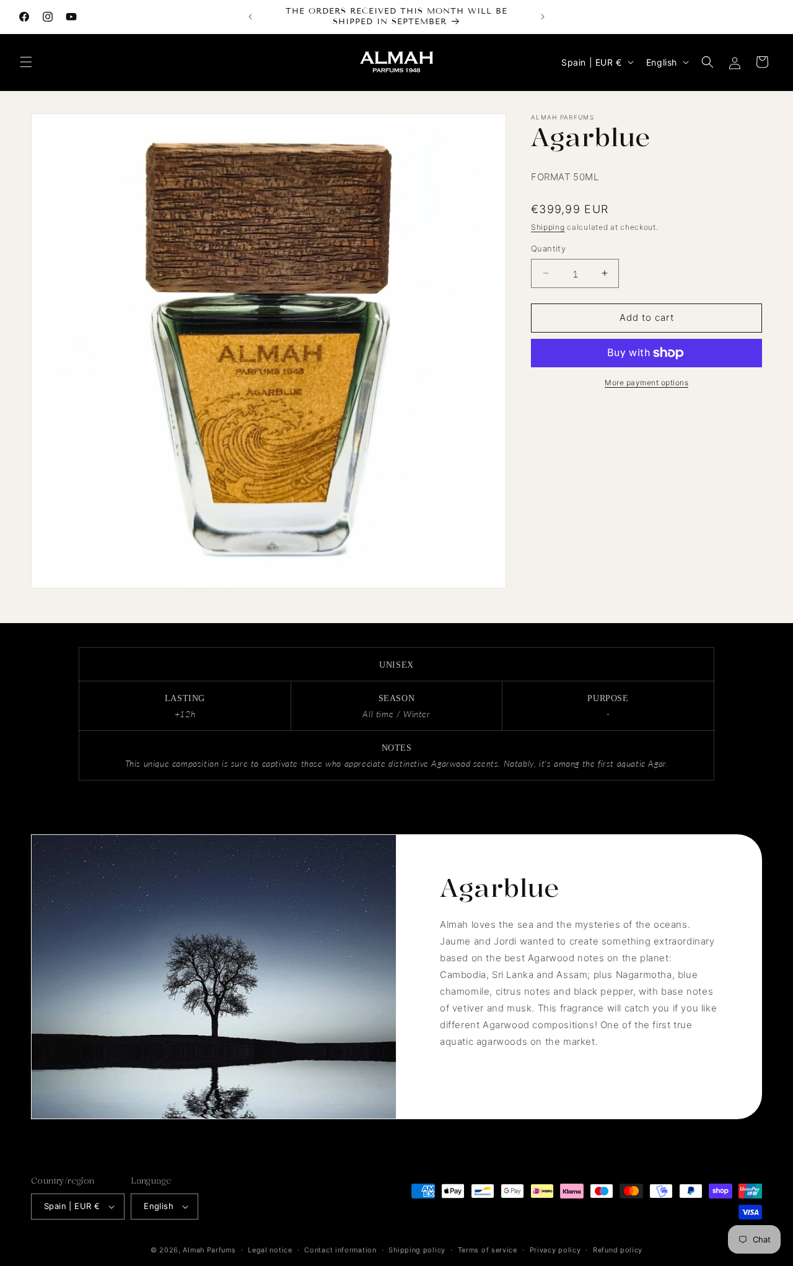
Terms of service (487, 1250)
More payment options (646, 382)
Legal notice (270, 1250)
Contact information (340, 1250)
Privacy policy (555, 1250)
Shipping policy (416, 1250)
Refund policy (617, 1250)
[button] (26, 62)
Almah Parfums (209, 1250)
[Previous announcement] (250, 16)
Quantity (548, 248)
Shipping (548, 227)
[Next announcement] (542, 16)
